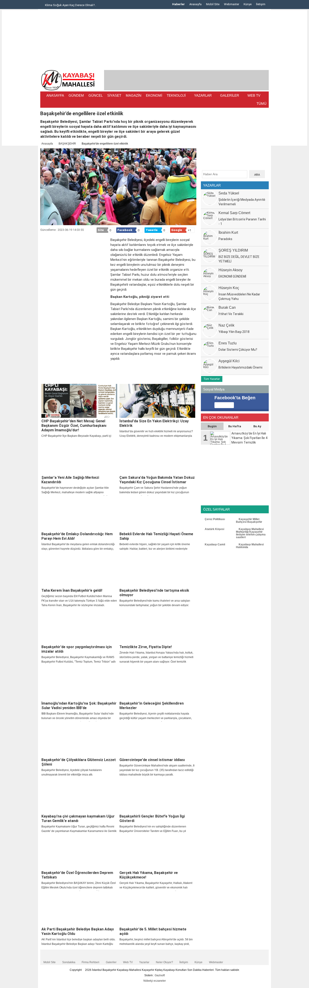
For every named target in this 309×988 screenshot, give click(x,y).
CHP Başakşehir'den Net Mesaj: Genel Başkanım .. (80, 5)
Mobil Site (212, 4)
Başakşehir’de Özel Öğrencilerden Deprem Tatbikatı (77, 875)
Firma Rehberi (90, 962)
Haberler (178, 4)
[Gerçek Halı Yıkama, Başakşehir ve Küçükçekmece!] (157, 852)
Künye (248, 4)
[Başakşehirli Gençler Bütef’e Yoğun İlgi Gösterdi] (157, 796)
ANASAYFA (55, 95)
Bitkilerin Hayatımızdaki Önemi (240, 367)
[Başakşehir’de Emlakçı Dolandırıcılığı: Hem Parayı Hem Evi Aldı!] (79, 514)
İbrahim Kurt (228, 232)
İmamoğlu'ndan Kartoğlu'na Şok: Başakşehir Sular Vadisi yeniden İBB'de (78, 705)
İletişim (260, 4)
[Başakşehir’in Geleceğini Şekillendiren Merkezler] (157, 683)
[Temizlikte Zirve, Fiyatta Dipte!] (157, 627)
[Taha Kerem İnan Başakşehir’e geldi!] (79, 570)
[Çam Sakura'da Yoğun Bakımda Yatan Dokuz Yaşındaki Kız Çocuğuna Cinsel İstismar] (157, 457)
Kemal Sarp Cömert (234, 213)
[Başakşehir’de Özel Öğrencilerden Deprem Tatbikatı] (79, 852)
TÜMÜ (261, 103)
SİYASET (114, 95)
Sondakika (68, 962)
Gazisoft (160, 975)
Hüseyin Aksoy (230, 270)
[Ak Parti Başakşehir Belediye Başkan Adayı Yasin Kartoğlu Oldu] (79, 909)
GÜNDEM (76, 95)
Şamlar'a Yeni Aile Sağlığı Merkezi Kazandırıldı (70, 479)
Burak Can (227, 307)
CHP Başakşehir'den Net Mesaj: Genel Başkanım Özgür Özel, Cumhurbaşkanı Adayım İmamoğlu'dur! (73, 425)
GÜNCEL (95, 95)
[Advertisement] (20, 78)
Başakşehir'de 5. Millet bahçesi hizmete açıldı (152, 931)
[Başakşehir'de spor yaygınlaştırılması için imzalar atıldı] (79, 627)
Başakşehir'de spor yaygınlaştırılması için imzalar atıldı (76, 649)
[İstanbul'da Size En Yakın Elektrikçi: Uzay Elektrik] (157, 401)
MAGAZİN (133, 95)
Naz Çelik (226, 325)
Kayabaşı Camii (214, 544)
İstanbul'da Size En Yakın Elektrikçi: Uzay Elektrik (154, 423)
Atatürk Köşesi (214, 529)
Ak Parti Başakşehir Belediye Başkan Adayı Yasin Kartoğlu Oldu (77, 931)
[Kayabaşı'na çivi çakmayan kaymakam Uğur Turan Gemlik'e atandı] (79, 796)
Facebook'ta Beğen (234, 397)
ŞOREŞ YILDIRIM (233, 250)
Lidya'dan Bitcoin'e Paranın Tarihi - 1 (242, 221)
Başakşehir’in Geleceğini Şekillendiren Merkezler (151, 705)
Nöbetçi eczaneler (154, 980)
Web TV (128, 962)
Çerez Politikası (214, 519)
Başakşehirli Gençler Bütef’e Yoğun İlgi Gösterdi (152, 818)
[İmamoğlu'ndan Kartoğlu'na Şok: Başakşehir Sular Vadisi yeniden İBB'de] (79, 683)
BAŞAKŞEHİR (67, 143)
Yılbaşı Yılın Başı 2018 (234, 332)
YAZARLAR (203, 95)
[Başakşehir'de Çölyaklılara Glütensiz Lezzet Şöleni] (79, 740)
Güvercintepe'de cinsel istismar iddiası (152, 760)
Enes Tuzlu (228, 343)
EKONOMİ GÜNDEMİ (232, 276)
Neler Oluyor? (164, 962)
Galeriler (111, 962)
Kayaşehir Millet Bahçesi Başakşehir (249, 520)
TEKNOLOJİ (176, 95)
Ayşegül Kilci (229, 361)
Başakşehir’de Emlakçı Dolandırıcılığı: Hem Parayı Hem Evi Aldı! (77, 536)
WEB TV (253, 95)
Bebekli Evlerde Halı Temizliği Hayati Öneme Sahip (156, 536)
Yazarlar (144, 962)
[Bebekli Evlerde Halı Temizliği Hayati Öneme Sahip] (157, 514)
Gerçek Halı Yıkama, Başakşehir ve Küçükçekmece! (148, 875)
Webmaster (231, 4)
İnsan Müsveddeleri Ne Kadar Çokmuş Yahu (239, 296)
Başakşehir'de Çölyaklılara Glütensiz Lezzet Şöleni (78, 762)
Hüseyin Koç (229, 288)
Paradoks (225, 239)
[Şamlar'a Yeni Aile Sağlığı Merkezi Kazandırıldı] (79, 457)
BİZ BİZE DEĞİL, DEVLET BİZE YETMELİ (239, 259)
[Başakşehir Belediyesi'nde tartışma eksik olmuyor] (157, 570)
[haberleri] (42, 377)
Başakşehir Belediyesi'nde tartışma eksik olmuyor (154, 592)
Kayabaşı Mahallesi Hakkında (250, 546)
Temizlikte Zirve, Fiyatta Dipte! (145, 647)
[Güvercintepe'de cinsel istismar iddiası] (157, 740)
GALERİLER (229, 95)
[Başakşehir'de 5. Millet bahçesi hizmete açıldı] (157, 909)
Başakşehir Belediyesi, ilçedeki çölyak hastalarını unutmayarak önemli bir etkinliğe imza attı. (71, 772)
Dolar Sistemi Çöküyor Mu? (238, 349)
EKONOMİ (154, 95)
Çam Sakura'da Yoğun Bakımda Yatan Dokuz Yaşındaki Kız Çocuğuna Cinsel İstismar (157, 479)
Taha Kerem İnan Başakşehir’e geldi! (71, 590)
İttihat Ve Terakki (231, 314)
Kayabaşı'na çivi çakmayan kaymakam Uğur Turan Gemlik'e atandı (78, 818)
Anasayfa (195, 4)
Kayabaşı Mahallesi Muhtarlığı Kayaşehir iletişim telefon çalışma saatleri (251, 533)
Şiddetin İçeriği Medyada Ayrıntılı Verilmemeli (242, 202)
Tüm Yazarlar (212, 379)
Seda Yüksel (229, 193)
